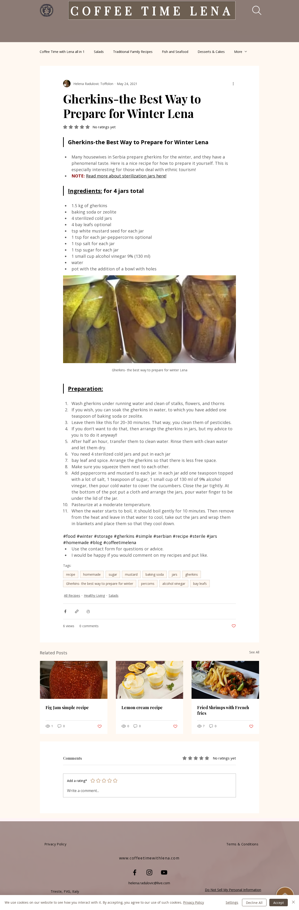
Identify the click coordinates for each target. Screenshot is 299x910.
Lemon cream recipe (142, 707)
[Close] (293, 902)
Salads (99, 52)
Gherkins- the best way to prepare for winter (99, 583)
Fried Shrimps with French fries (223, 710)
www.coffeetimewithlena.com (149, 858)
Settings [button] (232, 902)
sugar (113, 574)
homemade (92, 574)
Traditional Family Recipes (133, 52)
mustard (131, 574)
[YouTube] (164, 872)
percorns (147, 583)
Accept (278, 902)
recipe (70, 574)
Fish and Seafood (175, 52)
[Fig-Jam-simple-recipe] (73, 680)
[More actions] (233, 83)
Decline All (254, 902)
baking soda (155, 574)
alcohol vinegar (173, 583)
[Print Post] (88, 611)
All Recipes (72, 595)
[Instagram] (149, 872)
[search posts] (253, 10)
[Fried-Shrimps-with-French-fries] (225, 680)
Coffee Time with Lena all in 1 (62, 52)
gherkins (191, 574)
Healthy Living (94, 595)
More (238, 52)
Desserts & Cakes (211, 52)
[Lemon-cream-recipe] (149, 680)
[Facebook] (135, 872)
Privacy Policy (193, 902)
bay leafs (200, 583)
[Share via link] (77, 611)
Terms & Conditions (242, 844)
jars (174, 574)
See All (254, 652)
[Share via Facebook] (65, 611)
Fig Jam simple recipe (67, 707)
